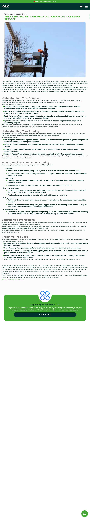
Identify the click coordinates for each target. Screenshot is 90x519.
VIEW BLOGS (45, 315)
